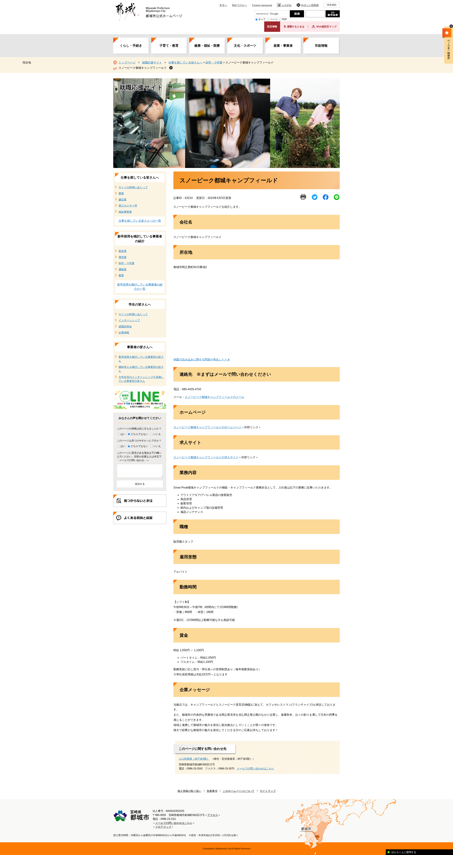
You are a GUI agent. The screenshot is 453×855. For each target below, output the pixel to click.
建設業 (123, 199)
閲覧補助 (331, 5)
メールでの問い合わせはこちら (255, 768)
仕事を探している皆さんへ (185, 62)
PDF (284, 19)
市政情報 (321, 45)
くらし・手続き (131, 45)
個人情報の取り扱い (189, 790)
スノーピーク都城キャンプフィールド (143, 67)
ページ (274, 19)
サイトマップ (268, 790)
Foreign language (262, 5)
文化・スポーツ (245, 45)
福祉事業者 (125, 211)
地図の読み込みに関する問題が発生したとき (201, 359)
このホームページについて (238, 790)
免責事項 (212, 790)
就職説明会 (125, 326)
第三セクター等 (128, 205)
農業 (121, 193)
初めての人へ (239, 5)
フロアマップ (163, 826)
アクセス (212, 814)
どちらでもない (139, 434)
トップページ (127, 62)
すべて (262, 19)
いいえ (157, 434)
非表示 (451, 26)
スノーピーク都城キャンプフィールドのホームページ (207, 427)
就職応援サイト (152, 62)
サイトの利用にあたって (133, 187)
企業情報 (124, 332)
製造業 (123, 250)
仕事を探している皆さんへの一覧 (140, 220)
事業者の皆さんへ (140, 347)
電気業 (123, 257)
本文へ (223, 5)
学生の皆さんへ (140, 304)
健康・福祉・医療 (207, 45)
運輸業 (123, 269)
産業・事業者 (283, 45)
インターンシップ (129, 320)
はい (123, 434)
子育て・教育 (169, 45)
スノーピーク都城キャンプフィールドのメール (214, 397)
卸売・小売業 (213, 62)
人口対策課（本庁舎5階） (194, 758)
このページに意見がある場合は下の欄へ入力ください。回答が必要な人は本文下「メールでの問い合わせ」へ (139, 456)
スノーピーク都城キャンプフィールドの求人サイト (206, 457)
